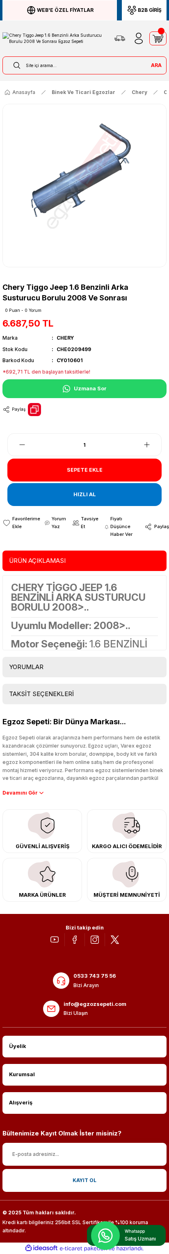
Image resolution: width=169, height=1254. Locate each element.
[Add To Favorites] (21, 523)
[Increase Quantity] (152, 444)
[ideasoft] (41, 1248)
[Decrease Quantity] (17, 444)
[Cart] (158, 38)
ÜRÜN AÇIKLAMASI (37, 560)
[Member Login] (138, 38)
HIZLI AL (84, 494)
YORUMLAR (26, 667)
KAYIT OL (84, 1180)
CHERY (65, 338)
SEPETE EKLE (85, 470)
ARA (156, 65)
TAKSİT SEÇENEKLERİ (41, 694)
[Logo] (54, 38)
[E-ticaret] (83, 1248)
